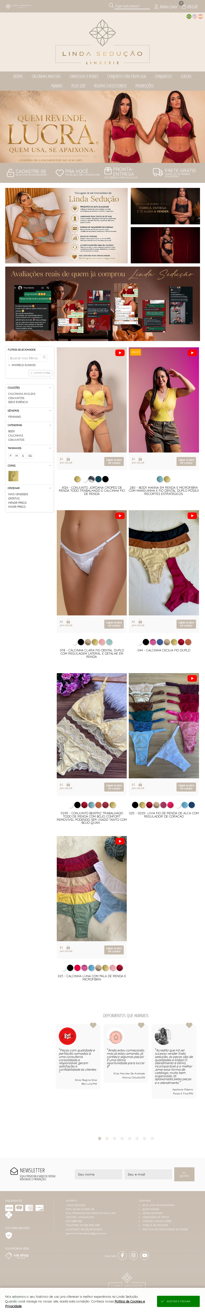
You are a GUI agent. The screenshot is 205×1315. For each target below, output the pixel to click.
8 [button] (152, 1138)
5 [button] (129, 1138)
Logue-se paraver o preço (114, 461)
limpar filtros (41, 373)
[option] (102, 127)
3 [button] (110, 156)
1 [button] (95, 156)
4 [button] (122, 1138)
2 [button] (102, 156)
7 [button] (144, 1138)
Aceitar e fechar (178, 1301)
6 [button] (137, 1138)
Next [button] (196, 1077)
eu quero (184, 1174)
